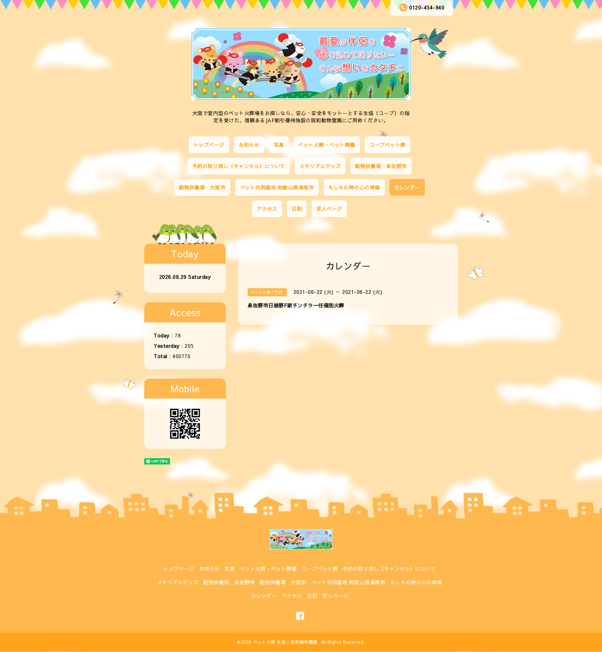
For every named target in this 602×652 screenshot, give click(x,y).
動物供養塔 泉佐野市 (381, 165)
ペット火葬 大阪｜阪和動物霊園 (285, 642)
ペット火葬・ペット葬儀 (326, 144)
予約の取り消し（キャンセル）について (238, 165)
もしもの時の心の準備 (354, 187)
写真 (279, 144)
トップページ (208, 144)
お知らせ (249, 144)
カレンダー (407, 187)
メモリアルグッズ (320, 165)
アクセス (267, 208)
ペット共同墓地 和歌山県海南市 (277, 187)
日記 (297, 208)
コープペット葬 (387, 144)
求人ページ (329, 208)
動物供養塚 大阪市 (202, 187)
